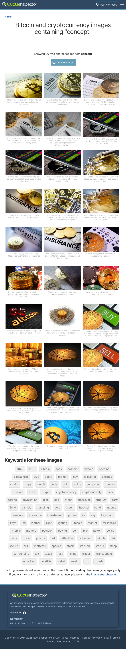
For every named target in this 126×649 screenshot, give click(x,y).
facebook (24, 613)
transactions (104, 553)
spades (56, 546)
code (54, 484)
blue (36, 476)
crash (32, 492)
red (53, 538)
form (115, 499)
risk (113, 538)
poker (97, 530)
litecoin (77, 522)
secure (13, 546)
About (13, 623)
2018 (32, 469)
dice (46, 499)
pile (85, 530)
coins (77, 484)
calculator (89, 476)
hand (97, 507)
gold (57, 507)
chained (107, 476)
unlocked (29, 561)
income (111, 507)
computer (93, 484)
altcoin (45, 469)
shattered (39, 546)
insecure (17, 515)
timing (72, 553)
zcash (99, 561)
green (69, 507)
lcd (24, 522)
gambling (43, 507)
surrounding (21, 553)
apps (58, 469)
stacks (99, 546)
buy (75, 476)
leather (35, 522)
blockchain (21, 476)
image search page (103, 574)
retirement (85, 538)
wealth (75, 561)
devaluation (29, 499)
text (60, 553)
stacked (84, 546)
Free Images (64, 641)
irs (83, 515)
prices (27, 538)
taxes (48, 553)
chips (27, 484)
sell (26, 546)
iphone (72, 515)
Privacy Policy (101, 637)
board (48, 476)
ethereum (83, 499)
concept (110, 484)
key (93, 515)
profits (40, 538)
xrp (87, 561)
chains (14, 484)
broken (62, 476)
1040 (20, 469)
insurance (35, 515)
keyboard (107, 515)
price (14, 538)
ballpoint (73, 469)
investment (54, 515)
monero (31, 530)
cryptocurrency (66, 492)
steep (113, 546)
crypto (46, 492)
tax (37, 553)
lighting (62, 522)
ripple (101, 538)
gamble (26, 507)
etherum (101, 499)
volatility (46, 561)
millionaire (109, 522)
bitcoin (88, 469)
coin (65, 484)
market (92, 522)
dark (110, 492)
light (49, 522)
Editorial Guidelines (41, 623)
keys (13, 522)
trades (86, 553)
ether (68, 499)
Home (8, 16)
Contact (86, 637)
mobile (16, 530)
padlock (47, 530)
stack (70, 546)
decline (12, 499)
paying (62, 530)
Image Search (65, 62)
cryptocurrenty (92, 492)
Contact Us (24, 623)
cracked (18, 492)
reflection (67, 538)
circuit (41, 484)
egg (56, 499)
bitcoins (104, 469)
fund (13, 507)
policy (110, 530)
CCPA (76, 641)
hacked (84, 507)
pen (75, 530)
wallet (61, 561)
